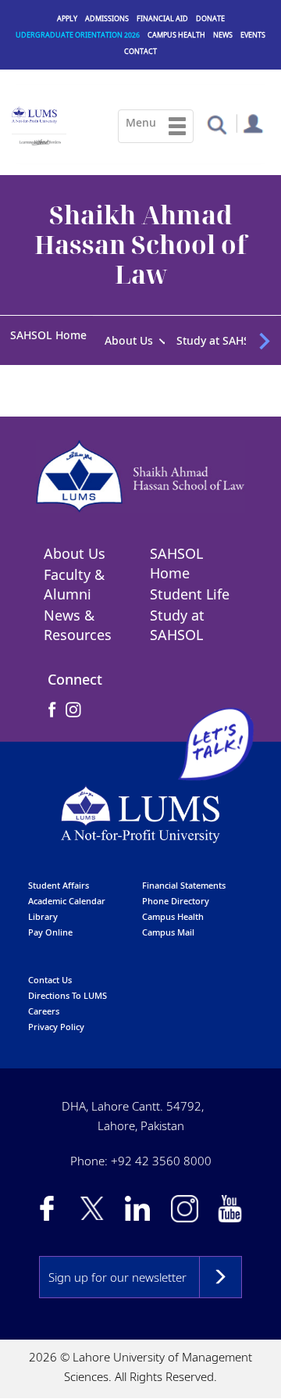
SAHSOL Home (48, 334)
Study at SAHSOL (177, 622)
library (43, 912)
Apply (67, 18)
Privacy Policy (56, 1023)
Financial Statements (184, 881)
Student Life (189, 590)
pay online (50, 928)
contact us (50, 976)
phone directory (175, 897)
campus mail (168, 928)
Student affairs (58, 881)
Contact (140, 51)
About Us (74, 550)
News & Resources (78, 622)
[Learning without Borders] (39, 139)
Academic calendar (66, 897)
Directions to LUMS (67, 991)
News (223, 35)
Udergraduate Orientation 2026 (78, 35)
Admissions (107, 18)
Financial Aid (162, 18)
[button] (216, 124)
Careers (43, 1007)
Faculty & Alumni (74, 581)
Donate (210, 18)
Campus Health (176, 35)
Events (252, 35)
